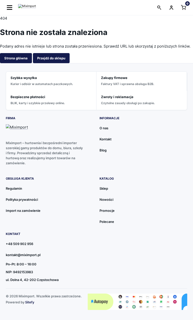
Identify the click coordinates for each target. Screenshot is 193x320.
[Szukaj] (159, 7)
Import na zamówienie (23, 211)
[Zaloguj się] (171, 7)
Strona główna (16, 58)
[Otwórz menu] (9, 7)
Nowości (106, 199)
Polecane (107, 222)
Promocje (107, 211)
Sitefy (29, 302)
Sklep (104, 188)
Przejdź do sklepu (51, 58)
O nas (104, 128)
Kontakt (106, 139)
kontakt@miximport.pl (23, 255)
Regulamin (14, 188)
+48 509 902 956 (19, 244)
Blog (103, 150)
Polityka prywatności (22, 199)
